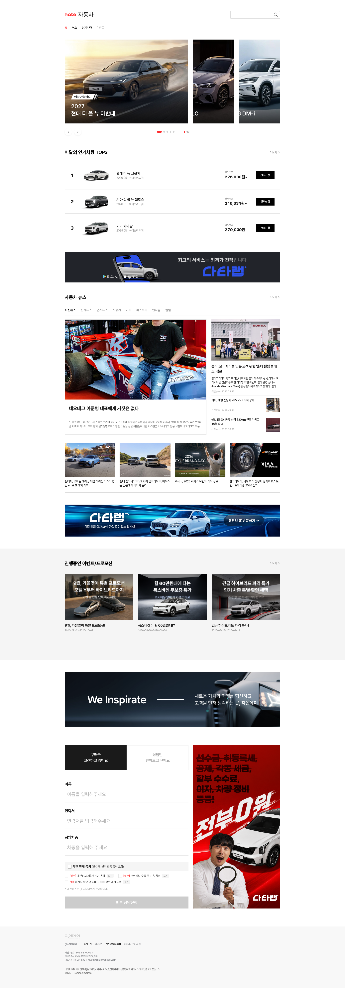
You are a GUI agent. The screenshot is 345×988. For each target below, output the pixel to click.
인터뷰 (156, 310)
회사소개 (88, 944)
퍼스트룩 (141, 310)
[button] (68, 131)
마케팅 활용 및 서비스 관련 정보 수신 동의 (95, 882)
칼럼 (168, 310)
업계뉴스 (102, 310)
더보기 (273, 152)
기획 (128, 310)
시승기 (117, 310)
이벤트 (100, 28)
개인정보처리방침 (113, 944)
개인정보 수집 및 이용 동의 (141, 875)
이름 (68, 784)
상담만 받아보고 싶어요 (158, 757)
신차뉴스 (86, 310)
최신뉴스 (70, 310)
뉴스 (74, 28)
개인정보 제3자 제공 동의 (87, 875)
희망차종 (71, 837)
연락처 (70, 810)
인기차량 (87, 28)
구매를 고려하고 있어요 (96, 757)
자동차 (85, 14)
